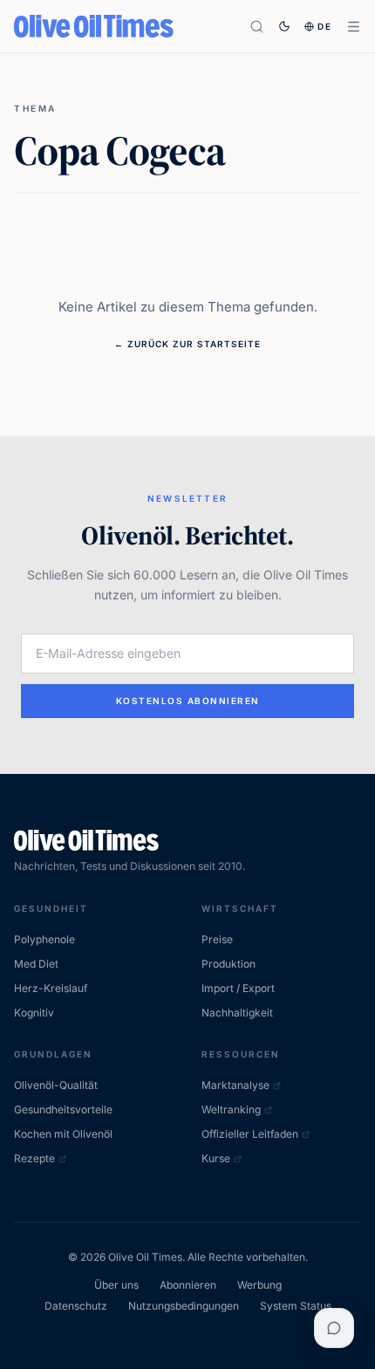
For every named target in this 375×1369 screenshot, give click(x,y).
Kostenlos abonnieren (188, 700)
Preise (217, 939)
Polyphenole (44, 939)
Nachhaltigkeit (237, 1012)
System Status (295, 1305)
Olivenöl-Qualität (56, 1085)
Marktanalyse (235, 1085)
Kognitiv (34, 1012)
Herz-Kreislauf (50, 988)
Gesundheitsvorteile (63, 1109)
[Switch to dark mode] (284, 26)
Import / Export (238, 988)
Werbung (259, 1284)
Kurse (215, 1158)
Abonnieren (188, 1284)
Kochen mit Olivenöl (63, 1133)
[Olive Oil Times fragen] (334, 1328)
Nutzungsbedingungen (183, 1305)
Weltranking (231, 1109)
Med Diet (36, 963)
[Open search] (256, 26)
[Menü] (353, 26)
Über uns (116, 1284)
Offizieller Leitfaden (249, 1133)
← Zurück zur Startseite (187, 344)
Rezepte (34, 1158)
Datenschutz (75, 1305)
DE (324, 26)
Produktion (228, 963)
